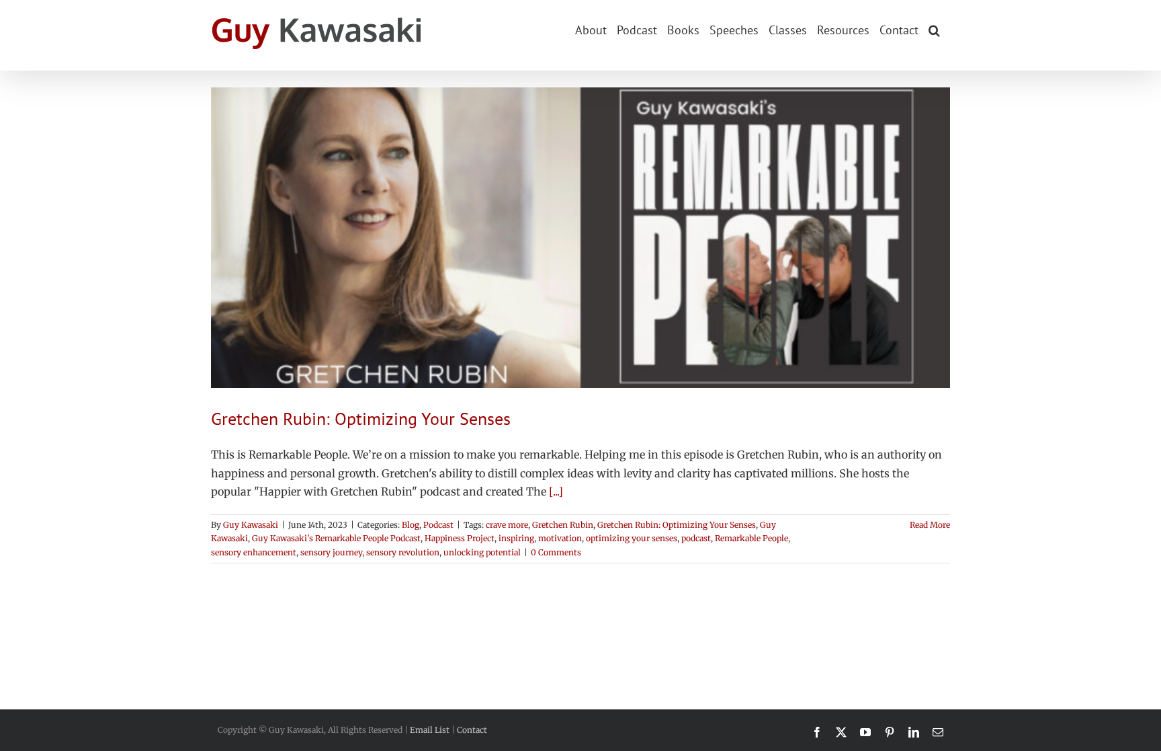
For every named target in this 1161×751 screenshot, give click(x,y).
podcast (696, 538)
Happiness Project (459, 538)
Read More (930, 525)
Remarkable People (751, 538)
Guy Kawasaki (250, 525)
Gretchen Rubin (562, 525)
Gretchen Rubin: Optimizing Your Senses (361, 418)
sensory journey (331, 552)
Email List (429, 730)
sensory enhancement (253, 552)
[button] (934, 29)
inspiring (516, 538)
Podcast (438, 525)
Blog (410, 525)
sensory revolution (402, 552)
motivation (560, 538)
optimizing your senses (631, 538)
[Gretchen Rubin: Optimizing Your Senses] (580, 237)
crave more (507, 525)
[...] (556, 491)
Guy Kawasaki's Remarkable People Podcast (336, 538)
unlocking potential (482, 552)
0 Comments (556, 552)
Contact (472, 730)
